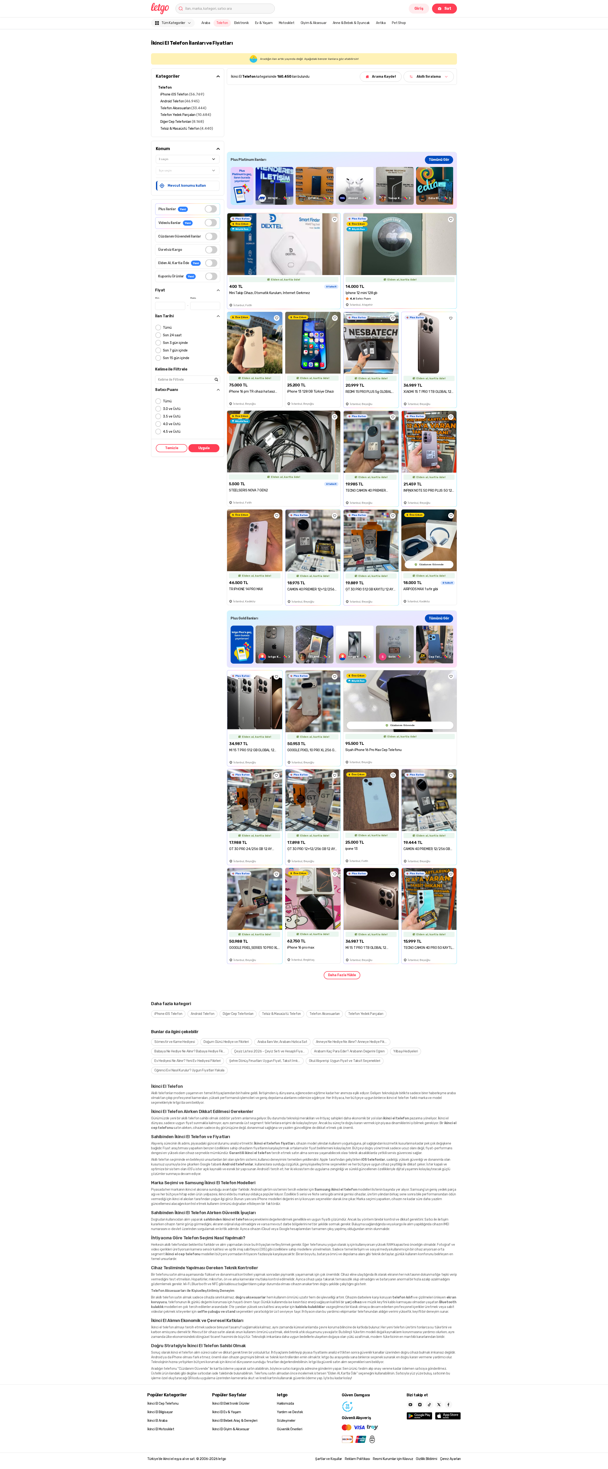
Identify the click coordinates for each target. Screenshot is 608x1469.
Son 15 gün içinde (176, 358)
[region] (342, 186)
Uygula (204, 448)
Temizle (171, 448)
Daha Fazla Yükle (342, 975)
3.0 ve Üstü (171, 409)
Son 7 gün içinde (175, 350)
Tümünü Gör (439, 160)
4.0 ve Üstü (171, 424)
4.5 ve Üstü (171, 432)
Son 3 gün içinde (175, 343)
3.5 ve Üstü (171, 416)
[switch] (211, 209)
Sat (447, 8)
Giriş (418, 8)
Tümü (167, 328)
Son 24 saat (172, 335)
